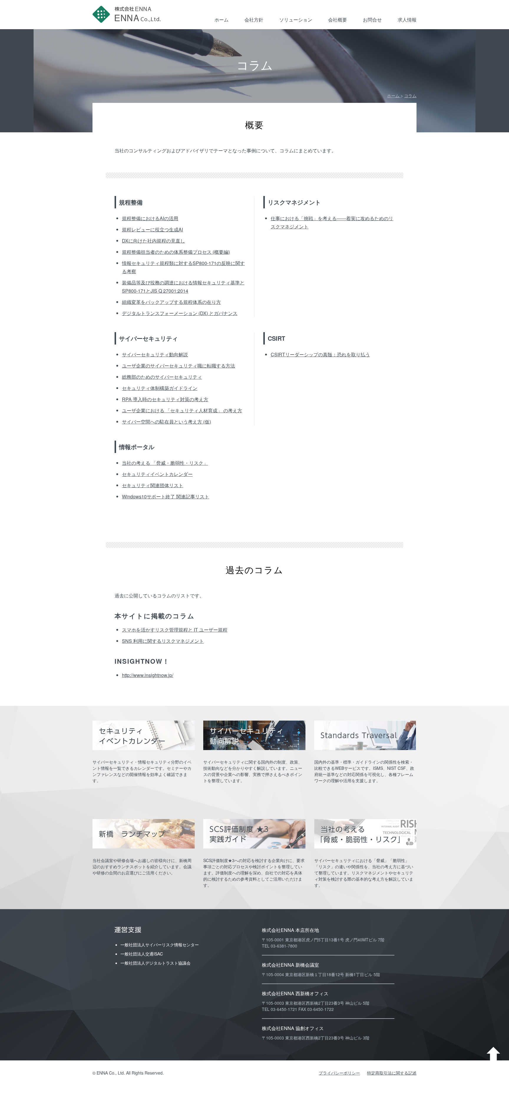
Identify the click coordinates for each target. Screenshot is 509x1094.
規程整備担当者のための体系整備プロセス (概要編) (176, 251)
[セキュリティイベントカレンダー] (143, 735)
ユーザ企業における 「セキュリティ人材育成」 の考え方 (182, 410)
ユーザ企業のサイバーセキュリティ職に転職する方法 (178, 365)
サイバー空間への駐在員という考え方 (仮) (166, 421)
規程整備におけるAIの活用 (150, 218)
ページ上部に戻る (493, 1053)
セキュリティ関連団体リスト (152, 485)
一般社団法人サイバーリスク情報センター (159, 945)
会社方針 (253, 19)
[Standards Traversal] (365, 735)
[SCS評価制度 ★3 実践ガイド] (254, 833)
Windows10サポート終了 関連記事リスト (165, 496)
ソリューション (295, 19)
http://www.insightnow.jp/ (147, 675)
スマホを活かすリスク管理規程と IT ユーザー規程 (174, 629)
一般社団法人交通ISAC (141, 954)
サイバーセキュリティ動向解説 (155, 354)
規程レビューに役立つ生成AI (152, 229)
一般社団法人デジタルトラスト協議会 (155, 963)
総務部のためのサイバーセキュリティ (162, 376)
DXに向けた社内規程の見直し (153, 240)
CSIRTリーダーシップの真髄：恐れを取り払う (320, 354)
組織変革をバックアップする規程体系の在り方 (171, 302)
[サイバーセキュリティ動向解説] (254, 735)
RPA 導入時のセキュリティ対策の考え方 (165, 399)
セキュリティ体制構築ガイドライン (159, 388)
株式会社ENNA (127, 14)
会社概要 (337, 19)
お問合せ (372, 19)
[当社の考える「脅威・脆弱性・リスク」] (365, 833)
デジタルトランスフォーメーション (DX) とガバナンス (179, 313)
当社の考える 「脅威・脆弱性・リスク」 (165, 462)
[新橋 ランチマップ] (143, 833)
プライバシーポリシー (339, 1073)
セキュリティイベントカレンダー (157, 474)
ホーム (221, 19)
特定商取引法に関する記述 (392, 1073)
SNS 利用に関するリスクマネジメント (163, 640)
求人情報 (407, 19)
